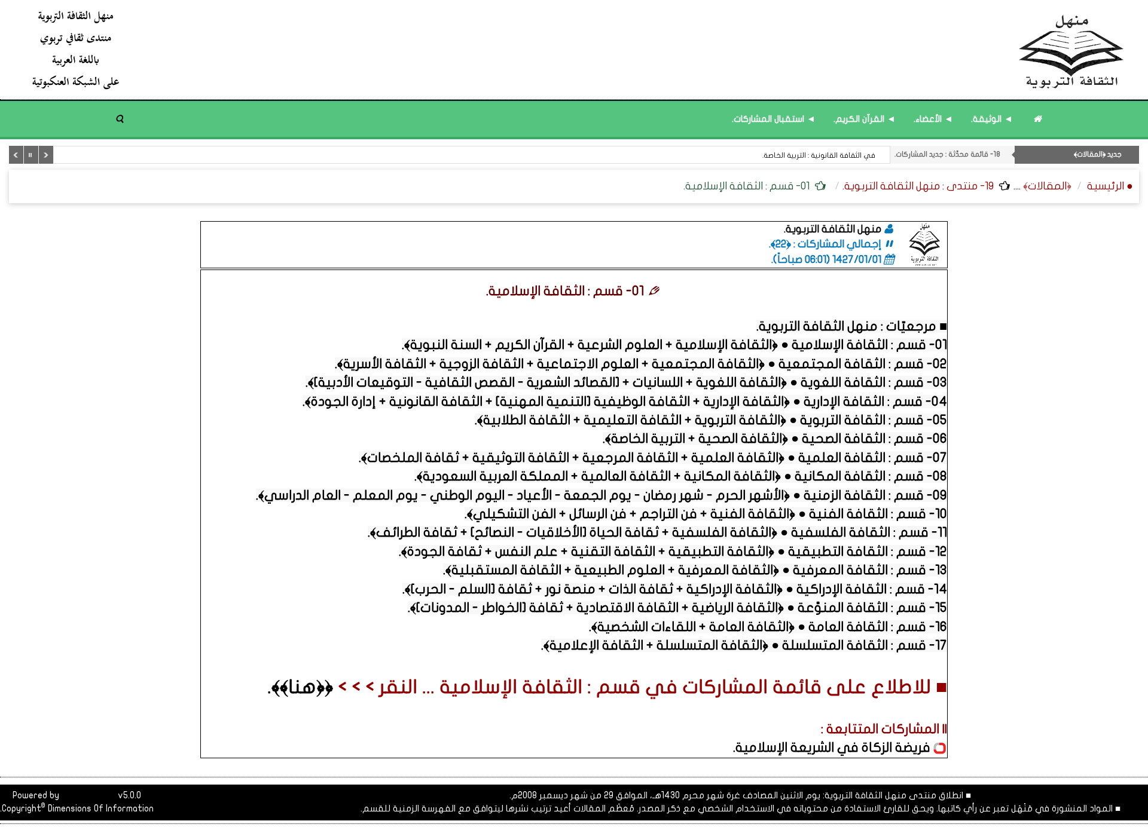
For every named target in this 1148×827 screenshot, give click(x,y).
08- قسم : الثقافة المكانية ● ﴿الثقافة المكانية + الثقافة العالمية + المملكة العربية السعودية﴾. (680, 476)
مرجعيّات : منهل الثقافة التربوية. (846, 326)
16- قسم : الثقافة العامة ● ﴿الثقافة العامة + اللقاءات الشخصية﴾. (768, 626)
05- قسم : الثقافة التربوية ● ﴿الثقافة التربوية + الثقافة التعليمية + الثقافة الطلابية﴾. (711, 420)
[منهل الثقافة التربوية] (578, 49)
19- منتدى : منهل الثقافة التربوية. (918, 186)
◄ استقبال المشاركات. (774, 119)
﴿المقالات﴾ (1047, 186)
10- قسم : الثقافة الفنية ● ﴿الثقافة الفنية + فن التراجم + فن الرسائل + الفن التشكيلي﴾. (706, 513)
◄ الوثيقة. (992, 119)
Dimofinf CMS (88, 795)
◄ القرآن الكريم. (864, 119)
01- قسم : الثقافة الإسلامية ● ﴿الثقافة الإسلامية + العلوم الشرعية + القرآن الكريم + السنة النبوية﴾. (674, 344)
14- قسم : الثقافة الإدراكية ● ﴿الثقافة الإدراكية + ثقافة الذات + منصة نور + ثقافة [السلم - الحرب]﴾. (674, 589)
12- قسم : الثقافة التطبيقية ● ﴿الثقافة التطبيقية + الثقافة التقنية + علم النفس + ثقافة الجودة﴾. (673, 551)
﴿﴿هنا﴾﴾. (300, 687)
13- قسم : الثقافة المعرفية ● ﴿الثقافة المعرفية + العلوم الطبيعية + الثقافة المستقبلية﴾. (695, 570)
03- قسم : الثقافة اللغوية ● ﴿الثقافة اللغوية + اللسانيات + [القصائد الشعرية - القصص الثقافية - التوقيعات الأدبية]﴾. (626, 382)
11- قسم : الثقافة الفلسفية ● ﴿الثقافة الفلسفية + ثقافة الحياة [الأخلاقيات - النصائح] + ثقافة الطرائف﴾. (657, 532)
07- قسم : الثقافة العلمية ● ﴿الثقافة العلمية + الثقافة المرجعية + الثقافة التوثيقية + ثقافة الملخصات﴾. (653, 457)
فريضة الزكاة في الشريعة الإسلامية (834, 747)
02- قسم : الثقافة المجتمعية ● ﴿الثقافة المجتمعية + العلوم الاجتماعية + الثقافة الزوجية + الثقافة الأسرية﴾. (641, 363)
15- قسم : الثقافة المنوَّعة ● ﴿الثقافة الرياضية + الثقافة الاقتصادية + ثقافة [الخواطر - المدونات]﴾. (677, 607)
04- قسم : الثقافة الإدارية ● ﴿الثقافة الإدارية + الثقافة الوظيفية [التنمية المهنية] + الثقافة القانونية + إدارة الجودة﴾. (625, 401)
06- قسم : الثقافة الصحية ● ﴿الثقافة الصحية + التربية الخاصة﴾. (775, 438)
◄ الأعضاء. (933, 119)
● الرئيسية (1110, 186)
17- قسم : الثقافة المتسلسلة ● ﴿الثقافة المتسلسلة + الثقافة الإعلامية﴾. (744, 645)
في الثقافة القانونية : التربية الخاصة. (818, 155)
